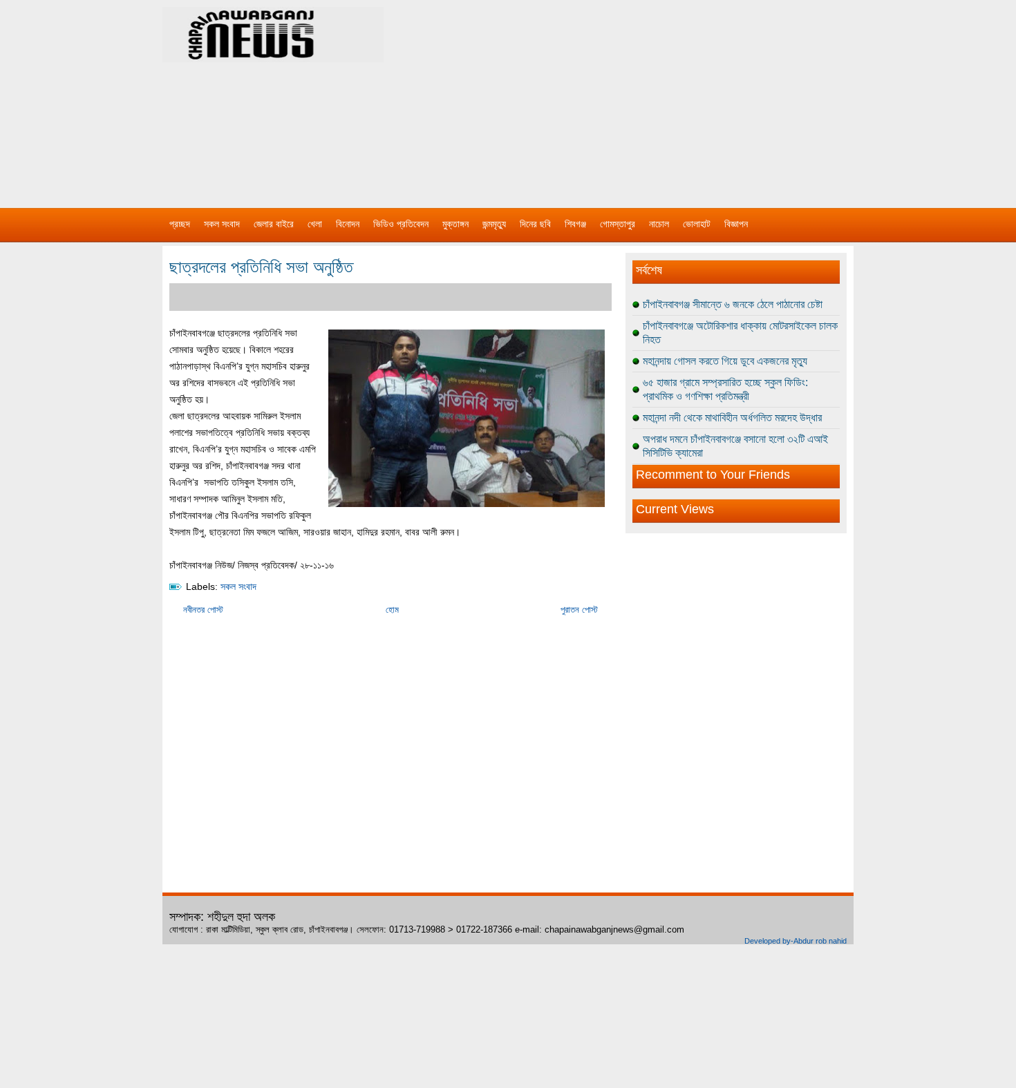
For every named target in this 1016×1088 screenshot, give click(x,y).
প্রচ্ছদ (179, 223)
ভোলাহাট (697, 223)
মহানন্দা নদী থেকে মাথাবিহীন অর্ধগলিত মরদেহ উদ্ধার (732, 417)
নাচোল (659, 223)
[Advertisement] (653, 96)
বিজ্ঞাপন (736, 223)
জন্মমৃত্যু (494, 223)
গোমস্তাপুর (617, 223)
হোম (392, 609)
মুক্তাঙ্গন (455, 223)
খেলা (315, 223)
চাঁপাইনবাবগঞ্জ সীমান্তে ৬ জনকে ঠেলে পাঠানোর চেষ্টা (732, 304)
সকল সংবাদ (222, 223)
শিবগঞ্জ (575, 223)
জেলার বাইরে (274, 223)
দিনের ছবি (535, 223)
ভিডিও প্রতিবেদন (401, 223)
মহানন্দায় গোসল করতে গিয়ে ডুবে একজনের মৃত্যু (725, 361)
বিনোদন (347, 223)
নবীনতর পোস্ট (203, 609)
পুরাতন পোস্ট (579, 609)
